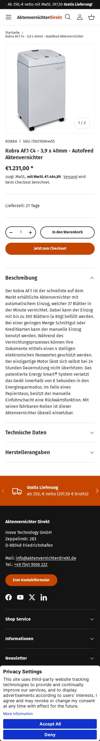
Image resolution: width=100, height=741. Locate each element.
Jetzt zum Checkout (50, 248)
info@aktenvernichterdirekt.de (46, 558)
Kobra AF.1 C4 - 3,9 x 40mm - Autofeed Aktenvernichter (44, 36)
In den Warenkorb (67, 232)
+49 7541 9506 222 (30, 564)
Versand (70, 176)
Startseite (12, 33)
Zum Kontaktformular (31, 580)
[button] (91, 17)
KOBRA (11, 141)
